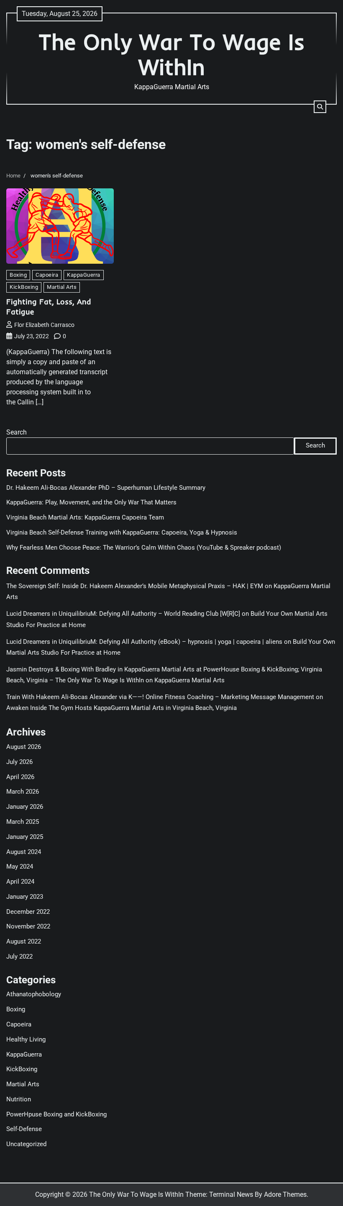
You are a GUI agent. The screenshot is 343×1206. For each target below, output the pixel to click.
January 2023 (24, 896)
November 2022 (28, 926)
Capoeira (47, 275)
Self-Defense (24, 1129)
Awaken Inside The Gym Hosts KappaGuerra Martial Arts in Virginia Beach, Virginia (121, 708)
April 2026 (20, 777)
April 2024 (20, 881)
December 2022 (28, 911)
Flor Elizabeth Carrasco (44, 324)
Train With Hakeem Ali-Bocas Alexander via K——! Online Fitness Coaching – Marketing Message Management (160, 697)
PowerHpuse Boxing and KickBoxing (56, 1114)
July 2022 (19, 956)
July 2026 (19, 762)
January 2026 (24, 806)
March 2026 (22, 791)
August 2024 (23, 852)
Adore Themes (285, 1194)
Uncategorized (26, 1144)
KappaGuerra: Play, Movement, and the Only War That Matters (91, 502)
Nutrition (18, 1099)
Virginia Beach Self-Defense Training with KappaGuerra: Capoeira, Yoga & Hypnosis (121, 532)
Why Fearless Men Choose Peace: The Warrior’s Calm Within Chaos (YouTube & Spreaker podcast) (143, 547)
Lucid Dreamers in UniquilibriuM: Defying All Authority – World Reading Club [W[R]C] (123, 613)
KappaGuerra (83, 275)
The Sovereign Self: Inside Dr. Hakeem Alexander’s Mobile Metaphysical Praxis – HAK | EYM (134, 586)
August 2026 (23, 747)
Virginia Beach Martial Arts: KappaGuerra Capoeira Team (85, 517)
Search (16, 432)
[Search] (320, 106)
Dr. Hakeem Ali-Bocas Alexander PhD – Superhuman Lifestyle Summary (105, 487)
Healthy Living (26, 1039)
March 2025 (22, 821)
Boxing (18, 275)
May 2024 (19, 866)
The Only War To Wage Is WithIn (171, 54)
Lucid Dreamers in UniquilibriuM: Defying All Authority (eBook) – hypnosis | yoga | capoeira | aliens (144, 641)
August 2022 (23, 941)
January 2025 (24, 837)
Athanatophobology (33, 994)
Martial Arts (62, 287)
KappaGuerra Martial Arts (189, 680)
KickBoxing (24, 287)
